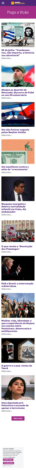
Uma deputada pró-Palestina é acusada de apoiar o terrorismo (15, 405)
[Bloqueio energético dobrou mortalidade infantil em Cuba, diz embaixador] (17, 188)
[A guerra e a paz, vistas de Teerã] (17, 350)
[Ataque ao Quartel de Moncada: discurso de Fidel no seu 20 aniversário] (17, 74)
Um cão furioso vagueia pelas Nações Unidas (15, 131)
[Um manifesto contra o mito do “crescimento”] (17, 151)
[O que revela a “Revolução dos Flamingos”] (17, 231)
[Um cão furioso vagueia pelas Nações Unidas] (17, 114)
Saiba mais (11, 457)
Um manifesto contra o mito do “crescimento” (15, 168)
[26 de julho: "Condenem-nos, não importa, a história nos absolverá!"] (17, 35)
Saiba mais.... (6, 58)
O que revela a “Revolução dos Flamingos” (16, 247)
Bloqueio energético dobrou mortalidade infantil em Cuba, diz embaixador (13, 208)
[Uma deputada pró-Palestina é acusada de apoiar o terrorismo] (17, 387)
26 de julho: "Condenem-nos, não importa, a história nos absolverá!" (17, 53)
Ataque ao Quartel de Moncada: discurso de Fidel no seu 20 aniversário (17, 92)
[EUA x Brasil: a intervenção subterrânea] (17, 268)
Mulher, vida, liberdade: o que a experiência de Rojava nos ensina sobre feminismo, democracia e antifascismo (17, 325)
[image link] (18, 3)
